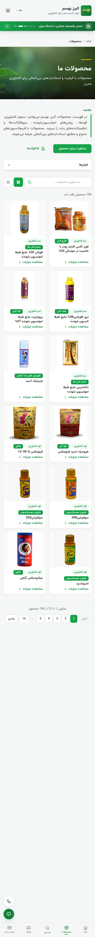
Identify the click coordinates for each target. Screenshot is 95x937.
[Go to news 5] (21, 26)
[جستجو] (29, 182)
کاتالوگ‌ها (33, 148)
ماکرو (18, 446)
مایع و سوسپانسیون (76, 512)
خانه (88, 41)
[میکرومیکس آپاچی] (25, 549)
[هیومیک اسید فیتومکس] (70, 423)
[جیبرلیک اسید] (25, 353)
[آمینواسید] (70, 549)
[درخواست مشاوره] (9, 914)
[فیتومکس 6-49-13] (25, 423)
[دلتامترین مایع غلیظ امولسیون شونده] (70, 353)
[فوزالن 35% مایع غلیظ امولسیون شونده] (25, 218)
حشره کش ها (34, 247)
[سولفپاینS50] (25, 483)
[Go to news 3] (28, 26)
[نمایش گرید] (18, 182)
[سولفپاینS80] (70, 483)
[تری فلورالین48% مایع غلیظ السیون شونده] (70, 288)
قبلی (84, 618)
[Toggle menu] (8, 10)
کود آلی (62, 446)
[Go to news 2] (31, 26)
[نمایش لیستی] (8, 182)
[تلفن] (9, 901)
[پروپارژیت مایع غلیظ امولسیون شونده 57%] (25, 288)
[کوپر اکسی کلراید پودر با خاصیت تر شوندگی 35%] (70, 218)
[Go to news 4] (25, 26)
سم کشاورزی (80, 241)
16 (24, 618)
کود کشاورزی (80, 446)
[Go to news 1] (33, 26)
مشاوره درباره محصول (72, 148)
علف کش (61, 311)
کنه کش (16, 311)
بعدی (11, 618)
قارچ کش (61, 241)
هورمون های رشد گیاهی (29, 376)
